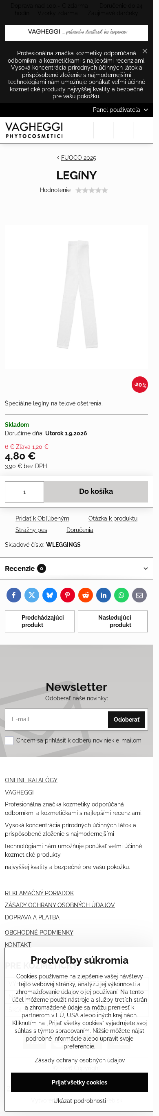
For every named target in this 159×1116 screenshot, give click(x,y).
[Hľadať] (103, 130)
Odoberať (126, 719)
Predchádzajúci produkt (43, 621)
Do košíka (96, 491)
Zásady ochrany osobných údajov (80, 1060)
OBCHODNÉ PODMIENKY (39, 932)
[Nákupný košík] (123, 130)
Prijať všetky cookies (79, 1082)
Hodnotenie (55, 190)
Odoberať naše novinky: (76, 698)
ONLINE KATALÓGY (31, 780)
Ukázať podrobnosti (79, 1101)
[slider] (91, 190)
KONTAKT (18, 945)
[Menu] (143, 130)
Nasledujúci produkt (114, 621)
